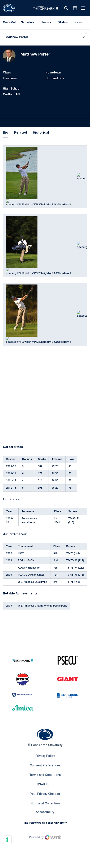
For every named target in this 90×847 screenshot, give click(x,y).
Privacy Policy (45, 756)
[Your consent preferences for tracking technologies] (7, 840)
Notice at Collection (45, 803)
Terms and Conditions (45, 775)
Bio (5, 132)
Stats (62, 22)
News (78, 22)
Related (20, 132)
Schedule (28, 22)
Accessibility (45, 812)
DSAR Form (45, 784)
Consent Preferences (45, 765)
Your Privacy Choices (45, 794)
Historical (41, 132)
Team (45, 22)
